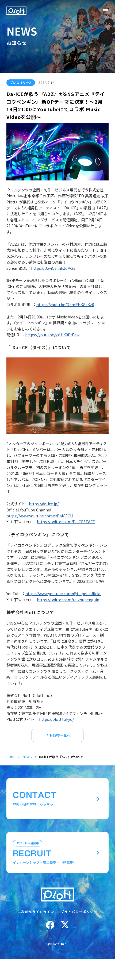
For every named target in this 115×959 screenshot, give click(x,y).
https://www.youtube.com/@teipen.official (63, 593)
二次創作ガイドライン (35, 912)
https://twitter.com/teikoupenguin (68, 599)
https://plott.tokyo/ (56, 719)
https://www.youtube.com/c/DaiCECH (39, 515)
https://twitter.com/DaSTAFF (66, 521)
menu (105, 10)
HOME (10, 757)
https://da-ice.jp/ (44, 503)
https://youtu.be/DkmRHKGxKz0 (65, 304)
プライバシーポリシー (79, 912)
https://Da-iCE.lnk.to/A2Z (53, 268)
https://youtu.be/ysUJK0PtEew (52, 334)
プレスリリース (21, 82)
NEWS (27, 757)
